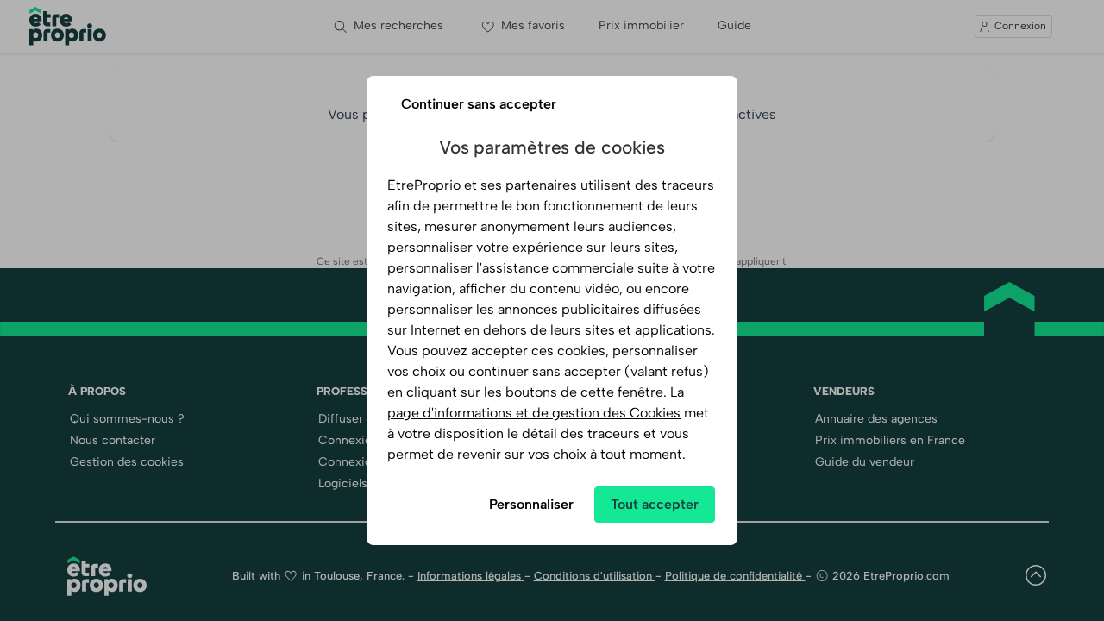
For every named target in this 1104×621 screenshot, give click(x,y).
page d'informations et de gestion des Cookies (534, 413)
